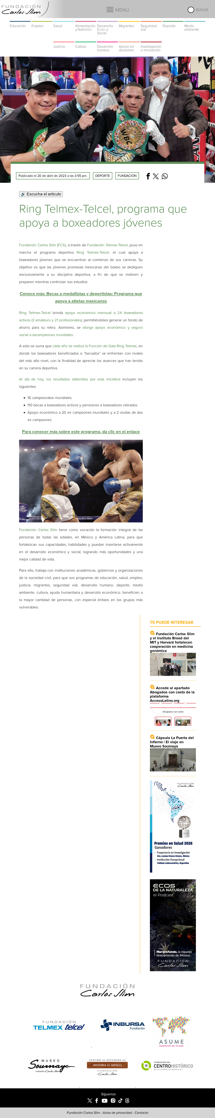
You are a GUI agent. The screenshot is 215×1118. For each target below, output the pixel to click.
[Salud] (63, 19)
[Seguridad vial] (151, 19)
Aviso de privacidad (117, 1113)
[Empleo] (41, 19)
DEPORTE (102, 176)
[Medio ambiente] (194, 19)
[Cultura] (85, 39)
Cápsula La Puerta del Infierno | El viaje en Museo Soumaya (172, 741)
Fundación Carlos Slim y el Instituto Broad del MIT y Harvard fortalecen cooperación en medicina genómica (172, 642)
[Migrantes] (129, 19)
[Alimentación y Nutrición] (85, 19)
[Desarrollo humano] (107, 39)
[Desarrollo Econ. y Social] (107, 19)
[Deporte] (173, 19)
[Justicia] (63, 39)
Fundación (127, 176)
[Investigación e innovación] (151, 39)
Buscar (202, 9)
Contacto (141, 1113)
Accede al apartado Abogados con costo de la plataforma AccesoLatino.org (172, 694)
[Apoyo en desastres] (129, 39)
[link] (81, 431)
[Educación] (20, 19)
